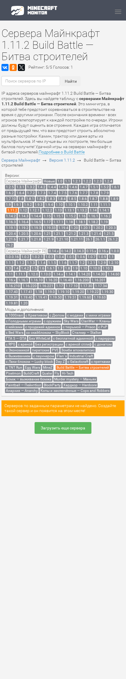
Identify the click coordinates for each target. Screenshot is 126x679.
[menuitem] (23, 181)
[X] (21, 67)
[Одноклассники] (13, 67)
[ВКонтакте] (4, 67)
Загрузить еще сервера (63, 428)
